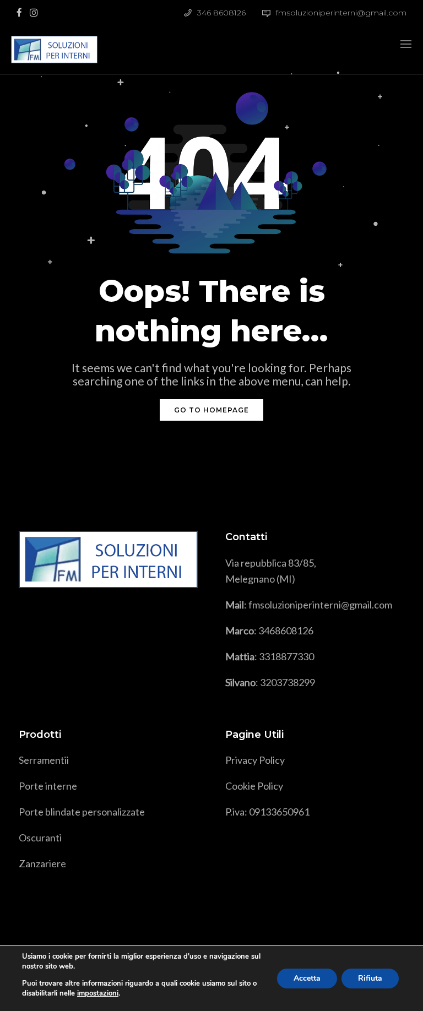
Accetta (307, 978)
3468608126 (285, 630)
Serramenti (43, 760)
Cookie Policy (254, 786)
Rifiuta (370, 978)
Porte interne (48, 786)
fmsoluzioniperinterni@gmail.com (341, 13)
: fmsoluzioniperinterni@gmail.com (308, 605)
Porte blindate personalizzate (82, 812)
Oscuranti (40, 837)
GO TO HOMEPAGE (211, 410)
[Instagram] (36, 12)
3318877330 (286, 656)
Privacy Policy (255, 760)
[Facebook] (22, 12)
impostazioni (97, 993)
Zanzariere (42, 863)
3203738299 (287, 682)
